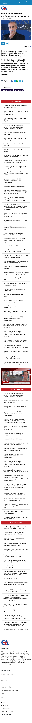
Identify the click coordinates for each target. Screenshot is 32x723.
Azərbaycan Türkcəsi (5, 2)
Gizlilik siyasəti (5, 708)
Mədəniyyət (5, 684)
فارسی (19, 2)
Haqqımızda (5, 705)
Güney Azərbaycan (7, 675)
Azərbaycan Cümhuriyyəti (9, 690)
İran (2, 693)
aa (7, 43)
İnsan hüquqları (6, 687)
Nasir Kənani (19, 90)
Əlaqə (3, 702)
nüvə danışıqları (7, 90)
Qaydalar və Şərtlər (7, 711)
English (28, 2)
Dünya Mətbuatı (6, 681)
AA (3, 43)
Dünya (3, 678)
